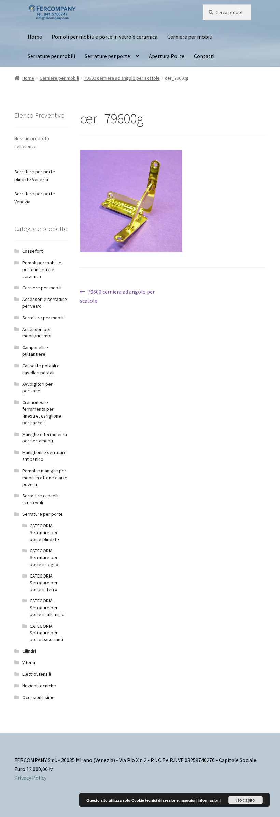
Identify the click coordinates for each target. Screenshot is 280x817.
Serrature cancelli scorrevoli (40, 499)
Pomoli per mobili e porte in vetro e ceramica (104, 36)
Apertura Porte (166, 56)
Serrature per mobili (51, 56)
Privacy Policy (30, 777)
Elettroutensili (36, 674)
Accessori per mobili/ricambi (36, 332)
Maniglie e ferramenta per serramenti (44, 437)
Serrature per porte (107, 56)
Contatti (204, 56)
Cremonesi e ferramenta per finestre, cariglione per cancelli (41, 412)
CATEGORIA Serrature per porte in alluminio (47, 607)
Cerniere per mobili (189, 36)
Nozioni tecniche (39, 686)
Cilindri (29, 651)
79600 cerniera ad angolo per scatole (122, 78)
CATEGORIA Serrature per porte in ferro (44, 583)
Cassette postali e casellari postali (41, 369)
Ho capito (245, 800)
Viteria (28, 662)
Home (35, 36)
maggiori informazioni (201, 800)
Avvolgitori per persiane (37, 387)
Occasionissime (38, 697)
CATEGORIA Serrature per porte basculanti (46, 633)
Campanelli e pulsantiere (35, 350)
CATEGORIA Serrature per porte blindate (44, 532)
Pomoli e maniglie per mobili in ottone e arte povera (44, 477)
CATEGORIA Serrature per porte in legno (44, 557)
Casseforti (33, 251)
